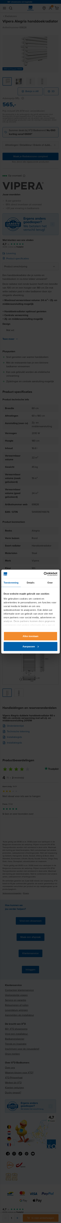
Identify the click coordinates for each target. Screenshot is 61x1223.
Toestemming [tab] (11, 582)
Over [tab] (50, 582)
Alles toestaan (30, 636)
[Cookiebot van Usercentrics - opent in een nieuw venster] (43, 574)
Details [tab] (30, 582)
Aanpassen (29, 646)
